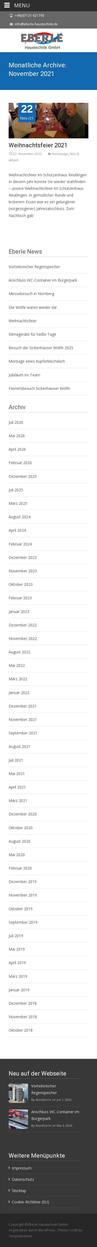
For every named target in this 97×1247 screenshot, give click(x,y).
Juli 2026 (16, 422)
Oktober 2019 (21, 908)
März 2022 (18, 678)
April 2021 (17, 787)
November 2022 (23, 638)
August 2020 (19, 841)
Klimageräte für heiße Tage (32, 334)
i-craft (73, 1230)
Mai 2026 (17, 435)
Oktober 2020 (21, 827)
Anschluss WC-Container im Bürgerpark (43, 280)
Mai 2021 (17, 773)
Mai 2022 (17, 665)
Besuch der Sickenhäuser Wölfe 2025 (41, 347)
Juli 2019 (16, 935)
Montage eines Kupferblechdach (37, 361)
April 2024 (17, 530)
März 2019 (18, 976)
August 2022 (19, 651)
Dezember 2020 (23, 814)
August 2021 (19, 746)
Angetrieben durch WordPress (32, 1230)
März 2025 (18, 503)
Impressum (22, 1168)
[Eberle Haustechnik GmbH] (38, 39)
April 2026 (17, 449)
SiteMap (19, 1190)
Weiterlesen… (21, 225)
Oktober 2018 (21, 1030)
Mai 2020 (17, 854)
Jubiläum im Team (24, 374)
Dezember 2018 (23, 1003)
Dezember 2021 (23, 706)
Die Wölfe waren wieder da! (33, 307)
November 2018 (23, 1016)
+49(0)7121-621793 (29, 15)
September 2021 (23, 732)
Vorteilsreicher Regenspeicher (34, 266)
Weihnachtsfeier (23, 320)
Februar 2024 (20, 544)
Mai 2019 (17, 949)
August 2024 (19, 516)
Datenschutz (23, 1179)
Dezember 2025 (23, 476)
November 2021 (23, 719)
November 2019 (23, 895)
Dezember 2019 (23, 881)
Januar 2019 (19, 989)
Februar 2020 (20, 868)
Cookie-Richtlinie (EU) (30, 1201)
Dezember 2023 (23, 557)
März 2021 (18, 800)
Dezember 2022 (23, 625)
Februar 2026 (20, 462)
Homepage (60, 154)
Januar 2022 (19, 692)
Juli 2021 (16, 760)
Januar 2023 (19, 611)
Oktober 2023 (21, 584)
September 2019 (23, 922)
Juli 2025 (16, 489)
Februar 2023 (20, 597)
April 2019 (17, 962)
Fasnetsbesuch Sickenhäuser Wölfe (39, 388)
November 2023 (23, 570)
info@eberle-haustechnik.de (36, 24)
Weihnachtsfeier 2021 (38, 145)
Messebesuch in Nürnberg (31, 293)
